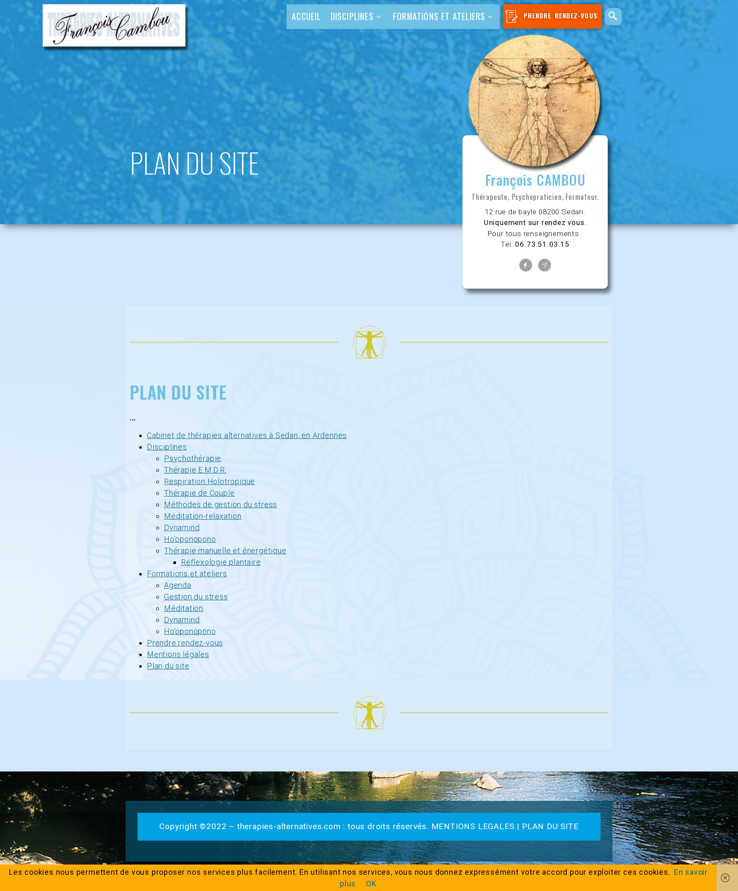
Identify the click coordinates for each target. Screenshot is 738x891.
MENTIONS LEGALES (473, 826)
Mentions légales (178, 654)
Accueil (306, 16)
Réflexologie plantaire (221, 562)
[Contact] (544, 265)
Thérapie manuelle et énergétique (225, 550)
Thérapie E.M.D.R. (195, 469)
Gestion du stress (196, 596)
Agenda (177, 585)
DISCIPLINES (352, 16)
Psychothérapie (192, 458)
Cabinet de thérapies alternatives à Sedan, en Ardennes (247, 435)
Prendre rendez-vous (185, 642)
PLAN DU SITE (550, 826)
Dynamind (181, 527)
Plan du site (168, 665)
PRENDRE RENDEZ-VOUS (559, 15)
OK (371, 883)
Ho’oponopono (190, 539)
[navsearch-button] (613, 16)
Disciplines (167, 446)
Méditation (183, 608)
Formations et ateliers (439, 16)
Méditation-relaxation (203, 515)
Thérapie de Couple (199, 492)
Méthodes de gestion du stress (220, 504)
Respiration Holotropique (209, 481)
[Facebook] (525, 265)
